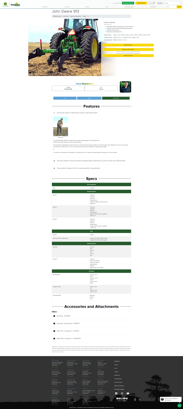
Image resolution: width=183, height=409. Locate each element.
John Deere (66, 16)
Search (179, 7)
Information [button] (153, 7)
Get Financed (141, 3)
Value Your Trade (128, 55)
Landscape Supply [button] (129, 7)
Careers (116, 371)
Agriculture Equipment (75, 16)
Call (68, 88)
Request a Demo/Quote (128, 49)
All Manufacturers (57, 16)
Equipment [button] (45, 7)
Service (116, 364)
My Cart (152, 3)
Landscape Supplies (119, 389)
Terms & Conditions (122, 400)
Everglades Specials (128, 3)
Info (65, 98)
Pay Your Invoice (118, 382)
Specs (89, 98)
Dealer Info (117, 375)
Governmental (117, 378)
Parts (107, 7)
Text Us (101, 89)
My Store (160, 3)
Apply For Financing (119, 385)
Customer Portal (117, 3)
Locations (67, 7)
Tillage (84, 16)
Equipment (117, 361)
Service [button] (87, 7)
